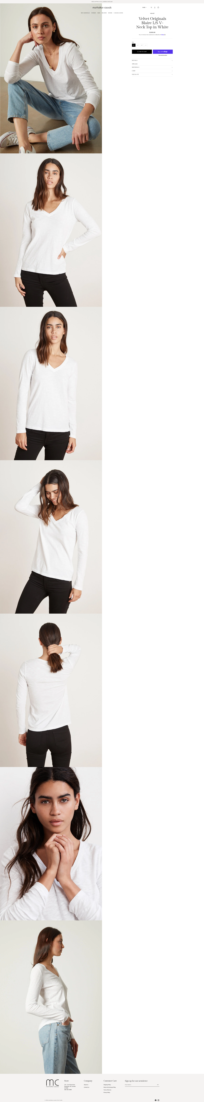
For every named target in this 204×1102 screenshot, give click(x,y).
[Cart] (158, 7)
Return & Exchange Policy (110, 1087)
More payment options (163, 55)
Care (133, 70)
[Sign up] (157, 1084)
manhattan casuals (52, 1100)
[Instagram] (158, 1100)
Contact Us (86, 1087)
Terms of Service (107, 1089)
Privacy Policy (107, 1092)
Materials (135, 67)
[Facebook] (156, 1100)
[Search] (151, 7)
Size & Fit (135, 74)
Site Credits (59, 1100)
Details (135, 60)
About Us (86, 1084)
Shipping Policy (107, 1084)
